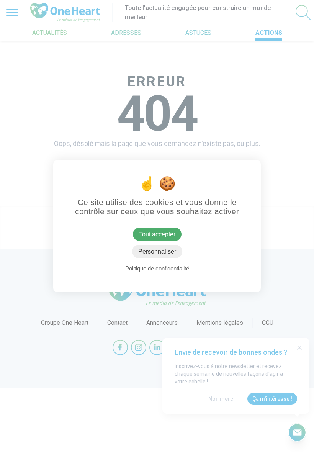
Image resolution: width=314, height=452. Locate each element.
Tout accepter (157, 234)
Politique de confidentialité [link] (157, 268)
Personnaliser (157, 251)
